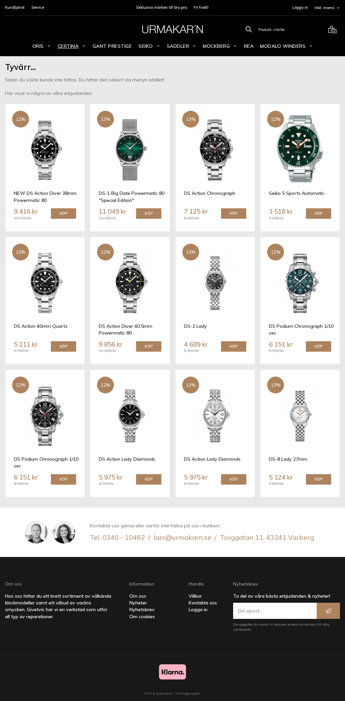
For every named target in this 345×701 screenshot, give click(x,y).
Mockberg (216, 46)
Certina (68, 46)
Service (37, 7)
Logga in (300, 7)
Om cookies (142, 617)
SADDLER (178, 46)
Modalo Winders (283, 46)
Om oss (137, 596)
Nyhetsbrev (142, 609)
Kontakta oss (203, 603)
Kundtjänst (15, 7)
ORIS (38, 46)
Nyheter (138, 603)
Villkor (195, 596)
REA (249, 46)
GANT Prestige (112, 46)
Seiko (145, 46)
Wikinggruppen (187, 693)
